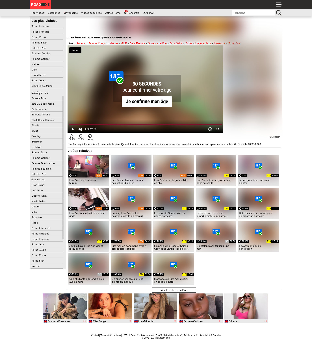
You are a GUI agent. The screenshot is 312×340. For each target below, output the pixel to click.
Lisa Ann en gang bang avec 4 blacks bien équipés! (129, 247)
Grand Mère (38, 75)
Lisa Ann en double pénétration (250, 247)
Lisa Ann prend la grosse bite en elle (170, 181)
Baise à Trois (39, 98)
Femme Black (39, 42)
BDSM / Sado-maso (43, 103)
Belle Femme (39, 109)
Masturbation (39, 201)
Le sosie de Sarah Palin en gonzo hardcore (169, 214)
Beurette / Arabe (41, 53)
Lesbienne (37, 190)
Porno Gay (37, 244)
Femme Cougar (40, 58)
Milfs (34, 69)
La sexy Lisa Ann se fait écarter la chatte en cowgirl (127, 214)
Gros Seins (38, 184)
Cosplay (36, 136)
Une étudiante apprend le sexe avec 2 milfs (87, 280)
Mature (35, 64)
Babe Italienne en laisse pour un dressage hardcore (255, 214)
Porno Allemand (40, 228)
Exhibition (37, 141)
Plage (35, 222)
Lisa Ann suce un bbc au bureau (83, 181)
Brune (35, 130)
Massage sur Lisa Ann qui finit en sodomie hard (171, 280)
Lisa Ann (81, 43)
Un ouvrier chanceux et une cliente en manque (127, 280)
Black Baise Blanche (43, 120)
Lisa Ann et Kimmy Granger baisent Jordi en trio (127, 181)
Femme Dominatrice (43, 163)
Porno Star (37, 260)
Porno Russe (39, 37)
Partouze (36, 217)
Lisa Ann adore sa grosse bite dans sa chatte (214, 181)
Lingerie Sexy (39, 195)
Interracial (219, 43)
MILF (124, 43)
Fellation (36, 147)
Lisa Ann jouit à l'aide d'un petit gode (87, 214)
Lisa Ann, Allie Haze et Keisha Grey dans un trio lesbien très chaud (171, 247)
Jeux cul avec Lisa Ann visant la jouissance (86, 247)
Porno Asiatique (40, 26)
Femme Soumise (41, 168)
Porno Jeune (39, 80)
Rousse (36, 266)
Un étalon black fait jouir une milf (213, 247)
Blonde (35, 125)
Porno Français (40, 31)
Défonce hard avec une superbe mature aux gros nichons (211, 214)
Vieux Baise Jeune (42, 85)
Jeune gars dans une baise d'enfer (254, 181)
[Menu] (278, 4)
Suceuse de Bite (157, 43)
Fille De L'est (39, 48)
